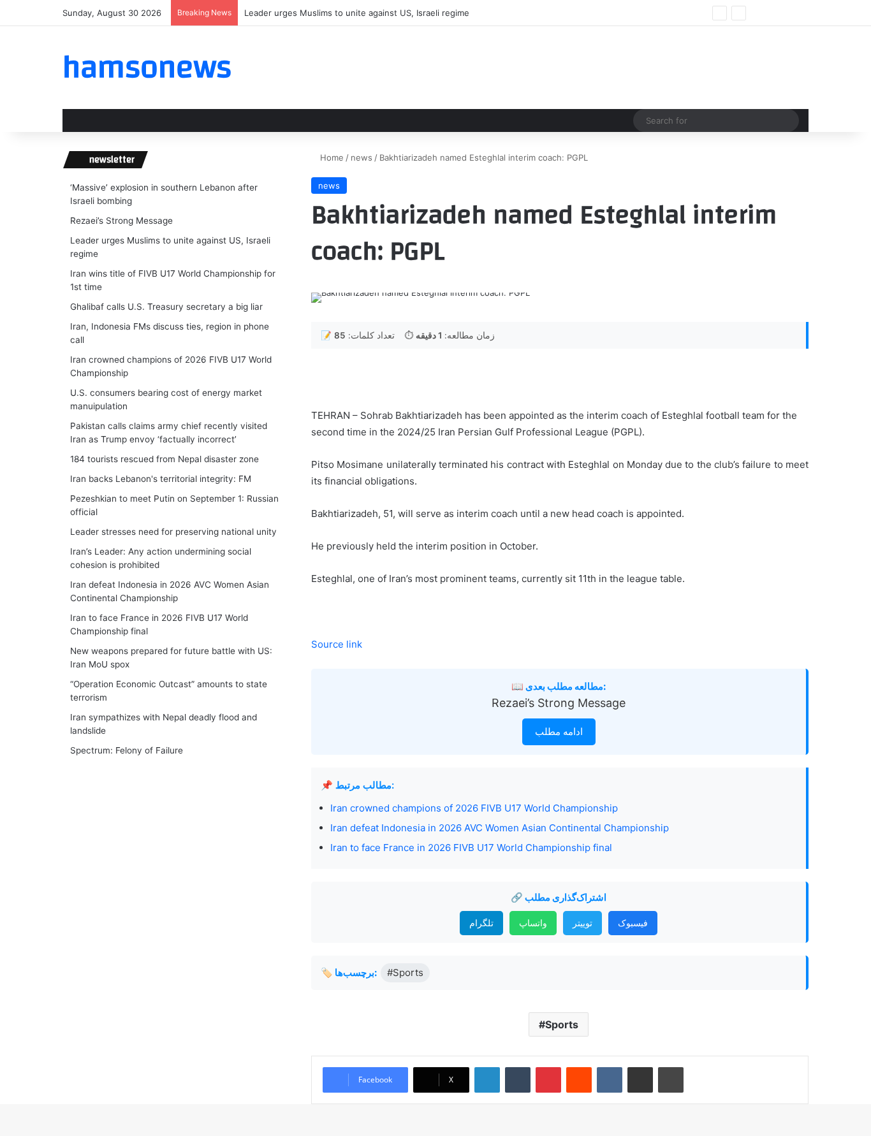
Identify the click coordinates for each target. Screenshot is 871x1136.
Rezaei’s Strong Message (559, 703)
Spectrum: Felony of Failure (126, 750)
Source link (336, 644)
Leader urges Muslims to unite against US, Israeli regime (356, 13)
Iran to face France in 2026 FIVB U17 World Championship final (471, 847)
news (361, 157)
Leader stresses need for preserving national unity (173, 532)
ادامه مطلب (559, 731)
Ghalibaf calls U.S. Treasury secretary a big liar (166, 307)
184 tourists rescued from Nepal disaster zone (164, 459)
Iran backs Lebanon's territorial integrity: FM (160, 479)
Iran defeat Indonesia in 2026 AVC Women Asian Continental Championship (499, 828)
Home (331, 157)
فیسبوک (633, 922)
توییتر (582, 922)
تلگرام (481, 922)
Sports (561, 1024)
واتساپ (533, 922)
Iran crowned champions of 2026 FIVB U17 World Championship (474, 808)
